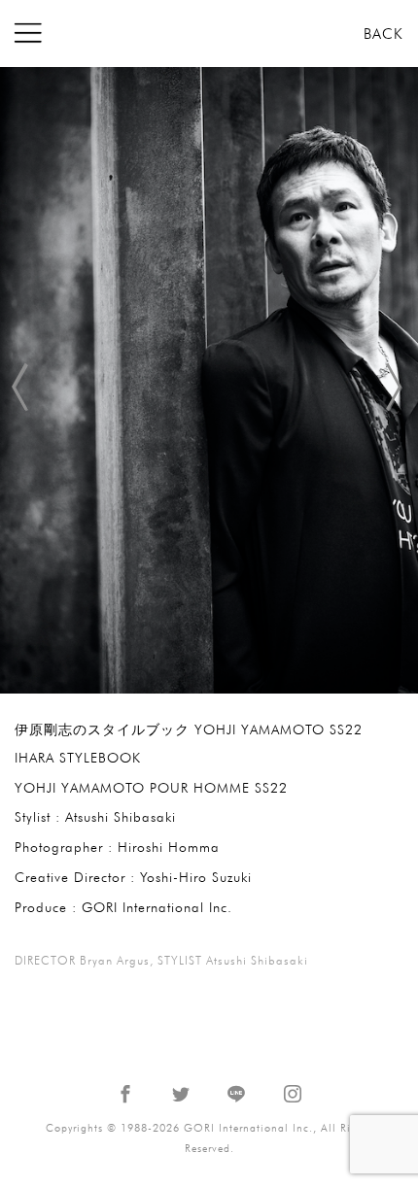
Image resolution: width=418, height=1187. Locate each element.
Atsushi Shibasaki (120, 817)
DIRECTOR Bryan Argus (82, 960)
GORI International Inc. (209, 33)
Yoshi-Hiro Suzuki (196, 877)
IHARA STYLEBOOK (78, 757)
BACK (383, 34)
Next (388, 381)
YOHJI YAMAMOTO (80, 788)
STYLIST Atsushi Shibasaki (232, 960)
